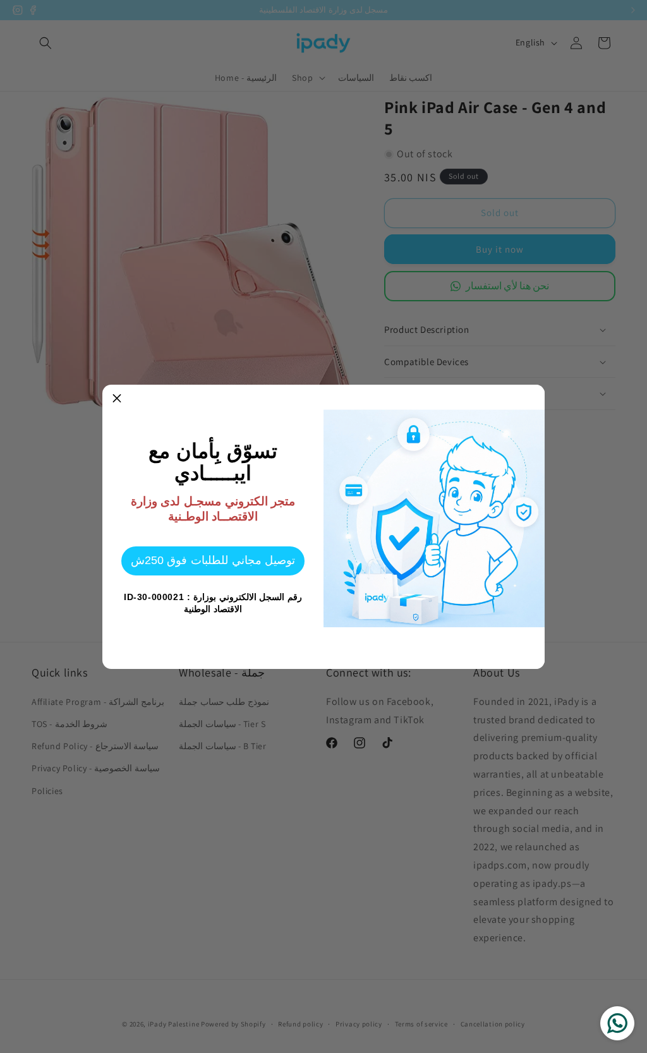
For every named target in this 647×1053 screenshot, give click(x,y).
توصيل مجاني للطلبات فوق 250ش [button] (213, 560)
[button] (117, 399)
